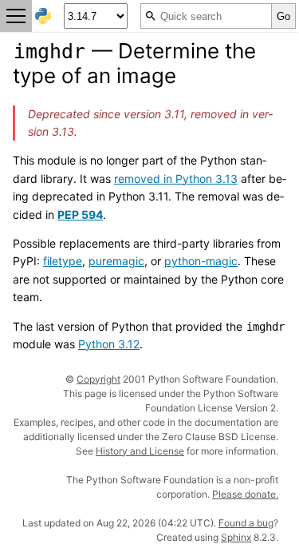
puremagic (116, 261)
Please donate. (245, 494)
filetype (62, 261)
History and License (140, 451)
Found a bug (245, 523)
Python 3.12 (109, 344)
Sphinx (236, 537)
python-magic (201, 261)
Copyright (98, 379)
